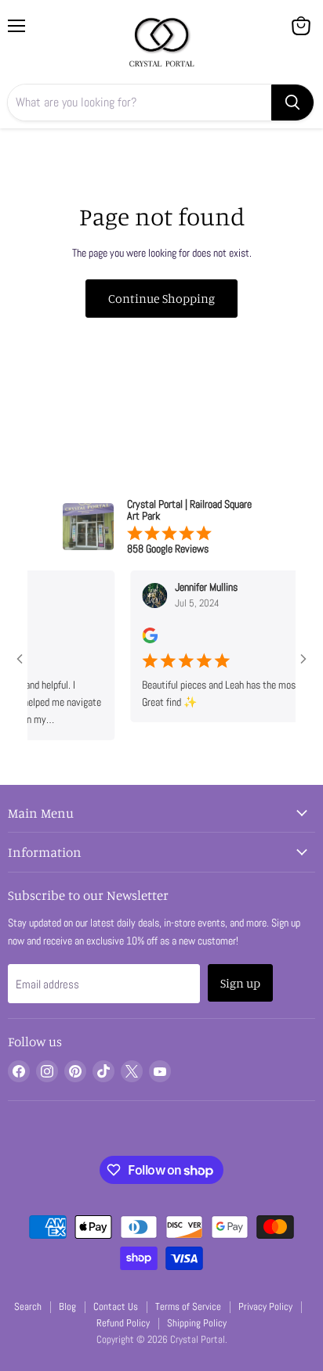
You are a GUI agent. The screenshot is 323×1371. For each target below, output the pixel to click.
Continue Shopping (161, 298)
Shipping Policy (197, 1323)
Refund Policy (123, 1323)
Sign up (240, 983)
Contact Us (115, 1306)
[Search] (292, 103)
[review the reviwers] (142, 639)
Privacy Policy (265, 1306)
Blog (67, 1306)
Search (28, 1306)
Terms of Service (188, 1306)
